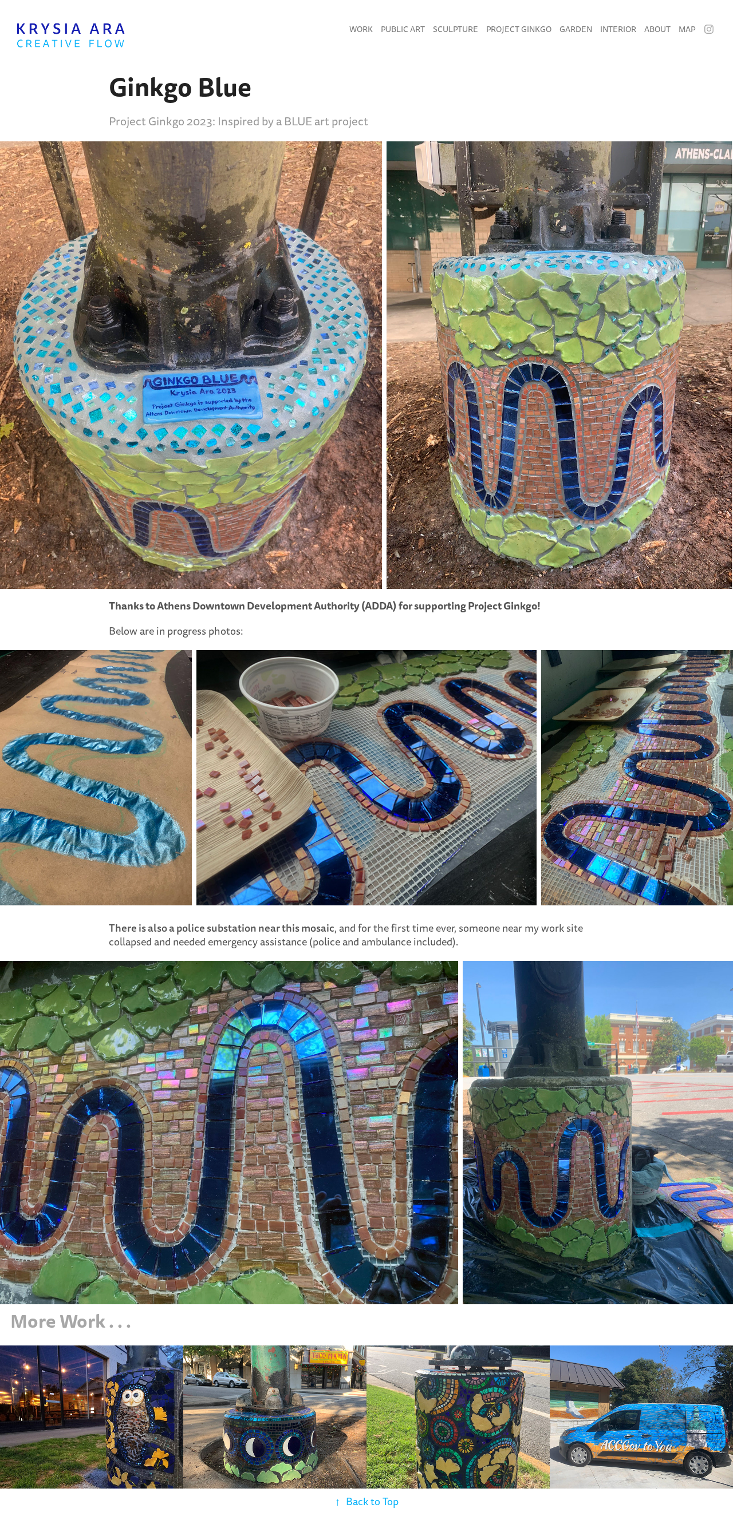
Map (687, 29)
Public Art (403, 29)
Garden (575, 29)
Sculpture (455, 29)
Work (361, 29)
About (657, 29)
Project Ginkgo (518, 29)
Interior (618, 29)
